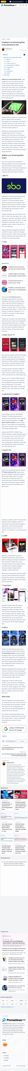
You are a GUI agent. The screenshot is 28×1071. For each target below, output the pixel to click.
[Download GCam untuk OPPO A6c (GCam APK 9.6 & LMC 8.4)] (4, 990)
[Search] (23, 5)
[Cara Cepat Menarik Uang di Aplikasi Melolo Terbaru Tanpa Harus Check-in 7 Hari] (7, 820)
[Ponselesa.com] (9, 5)
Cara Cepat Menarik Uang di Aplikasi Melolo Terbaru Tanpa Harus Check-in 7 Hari (7, 827)
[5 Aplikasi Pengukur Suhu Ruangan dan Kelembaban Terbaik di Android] (4, 278)
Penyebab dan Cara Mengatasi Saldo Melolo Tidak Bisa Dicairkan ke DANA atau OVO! (20, 849)
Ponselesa (6, 1057)
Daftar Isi (5, 54)
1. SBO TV (8, 59)
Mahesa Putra (10, 762)
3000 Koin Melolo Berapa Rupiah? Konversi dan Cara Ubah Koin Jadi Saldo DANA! (20, 827)
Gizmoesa (6, 1055)
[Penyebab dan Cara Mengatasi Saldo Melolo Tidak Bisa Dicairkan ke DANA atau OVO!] (20, 842)
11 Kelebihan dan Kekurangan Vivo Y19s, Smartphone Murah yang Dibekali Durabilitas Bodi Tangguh (16, 959)
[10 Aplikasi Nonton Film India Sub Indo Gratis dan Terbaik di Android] (4, 271)
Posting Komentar (11, 741)
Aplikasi (4, 736)
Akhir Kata (6, 75)
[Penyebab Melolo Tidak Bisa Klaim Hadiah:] (7, 842)
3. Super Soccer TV (11, 63)
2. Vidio (8, 61)
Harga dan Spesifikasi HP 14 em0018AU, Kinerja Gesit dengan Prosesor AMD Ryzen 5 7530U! (16, 978)
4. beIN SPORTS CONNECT (13, 65)
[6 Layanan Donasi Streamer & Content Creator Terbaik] (4, 284)
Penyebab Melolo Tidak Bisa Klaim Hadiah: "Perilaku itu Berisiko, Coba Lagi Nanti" (7, 849)
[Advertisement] (14, 22)
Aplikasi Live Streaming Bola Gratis (12, 57)
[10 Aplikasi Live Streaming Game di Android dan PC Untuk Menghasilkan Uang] (4, 291)
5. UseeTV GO (9, 67)
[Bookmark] (3, 741)
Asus (3, 1004)
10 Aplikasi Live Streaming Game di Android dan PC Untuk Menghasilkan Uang (17, 289)
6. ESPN (8, 69)
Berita (21, 1004)
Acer (3, 1000)
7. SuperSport (9, 71)
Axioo (12, 1004)
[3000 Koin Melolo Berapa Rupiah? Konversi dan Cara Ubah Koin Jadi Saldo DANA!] (20, 820)
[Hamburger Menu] (26, 5)
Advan (12, 1000)
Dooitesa (6, 1060)
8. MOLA (8, 73)
